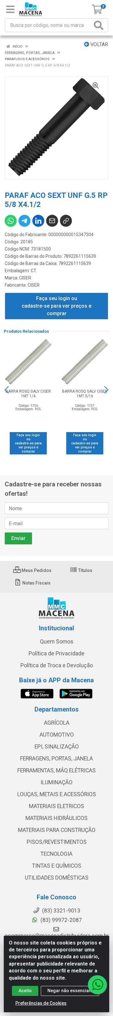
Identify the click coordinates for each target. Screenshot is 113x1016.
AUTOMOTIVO (57, 735)
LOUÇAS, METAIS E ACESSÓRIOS (56, 794)
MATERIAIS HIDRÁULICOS (56, 818)
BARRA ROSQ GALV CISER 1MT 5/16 (84, 393)
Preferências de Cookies (41, 1003)
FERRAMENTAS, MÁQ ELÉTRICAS (56, 770)
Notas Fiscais (36, 582)
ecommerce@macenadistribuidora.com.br (57, 936)
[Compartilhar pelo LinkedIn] (38, 221)
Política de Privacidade (56, 653)
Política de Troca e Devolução (56, 665)
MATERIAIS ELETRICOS (56, 806)
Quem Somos (56, 641)
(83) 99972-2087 (60, 920)
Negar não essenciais (70, 990)
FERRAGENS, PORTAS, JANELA (56, 758)
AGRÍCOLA (56, 723)
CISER (25, 277)
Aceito (25, 990)
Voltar (98, 44)
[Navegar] (6, 389)
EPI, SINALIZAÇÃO (57, 746)
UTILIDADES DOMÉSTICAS (57, 878)
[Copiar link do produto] (66, 221)
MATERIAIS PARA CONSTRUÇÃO (56, 830)
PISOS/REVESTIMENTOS (57, 842)
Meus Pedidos (36, 570)
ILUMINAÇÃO (56, 782)
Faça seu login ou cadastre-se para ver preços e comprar (56, 305)
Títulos (84, 570)
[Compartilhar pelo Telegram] (24, 221)
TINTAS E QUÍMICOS (56, 866)
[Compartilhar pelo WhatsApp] (11, 221)
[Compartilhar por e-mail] (52, 221)
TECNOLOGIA (56, 854)
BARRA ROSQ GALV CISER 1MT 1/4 (28, 393)
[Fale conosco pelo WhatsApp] (97, 984)
